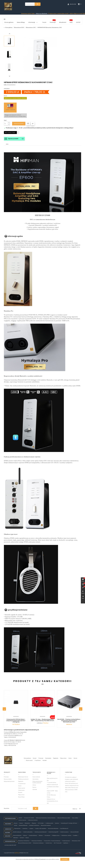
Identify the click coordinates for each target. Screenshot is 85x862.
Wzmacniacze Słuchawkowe (24, 840)
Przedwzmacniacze (66, 840)
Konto (70, 758)
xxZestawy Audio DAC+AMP (10, 845)
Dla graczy (34, 823)
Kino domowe (47, 835)
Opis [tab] (7, 144)
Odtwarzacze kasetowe (33, 820)
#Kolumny (7, 836)
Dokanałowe (27, 823)
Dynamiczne (24, 828)
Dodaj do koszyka (18, 123)
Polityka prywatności (23, 779)
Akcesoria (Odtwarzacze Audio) (63, 817)
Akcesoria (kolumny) (17, 835)
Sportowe (57, 823)
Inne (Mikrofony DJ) (64, 828)
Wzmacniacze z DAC (76, 840)
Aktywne (25, 835)
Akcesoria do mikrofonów (53, 828)
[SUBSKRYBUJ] (35, 808)
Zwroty (75, 758)
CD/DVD (20, 817)
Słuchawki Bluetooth (23, 825)
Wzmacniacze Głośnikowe (36, 840)
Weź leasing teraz (10, 132)
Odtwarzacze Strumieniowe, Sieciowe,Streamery (46, 817)
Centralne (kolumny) (33, 835)
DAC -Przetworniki (57, 843)
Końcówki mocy (49, 843)
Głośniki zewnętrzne (64, 832)
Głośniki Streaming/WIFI (53, 832)
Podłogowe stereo (56, 835)
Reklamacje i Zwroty (23, 777)
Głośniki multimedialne (28, 832)
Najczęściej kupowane (9, 781)
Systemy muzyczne (22, 820)
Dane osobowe (36, 777)
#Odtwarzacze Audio (10, 818)
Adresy (34, 785)
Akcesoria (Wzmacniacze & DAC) (24, 843)
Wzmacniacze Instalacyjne (38, 843)
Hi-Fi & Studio (41, 823)
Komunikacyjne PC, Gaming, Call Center (69, 823)
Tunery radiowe (75, 817)
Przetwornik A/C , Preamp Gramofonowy (52, 840)
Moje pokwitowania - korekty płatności (38, 782)
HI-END (15, 825)
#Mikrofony (8, 829)
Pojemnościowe (17, 828)
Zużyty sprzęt (29, 760)
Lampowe (31, 828)
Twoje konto (37, 772)
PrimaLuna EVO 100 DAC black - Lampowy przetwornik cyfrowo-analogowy (16, 720)
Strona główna (27, 758)
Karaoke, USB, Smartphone (40, 828)
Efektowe (41, 835)
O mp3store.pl (21, 783)
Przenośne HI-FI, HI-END (29, 817)
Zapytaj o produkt (13, 138)
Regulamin (55, 758)
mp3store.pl (17, 852)
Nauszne (15, 823)
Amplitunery (65, 843)
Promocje (41, 758)
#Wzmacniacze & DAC (10, 841)
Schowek (35, 789)
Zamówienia (48, 758)
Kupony (34, 787)
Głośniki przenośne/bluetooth (40, 832)
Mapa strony (63, 758)
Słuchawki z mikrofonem (34, 825)
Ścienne (27, 837)
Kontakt (45, 760)
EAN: (5, 84)
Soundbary (75, 835)
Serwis (19, 785)
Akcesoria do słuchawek (46, 825)
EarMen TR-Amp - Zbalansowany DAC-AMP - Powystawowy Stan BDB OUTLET (42, 719)
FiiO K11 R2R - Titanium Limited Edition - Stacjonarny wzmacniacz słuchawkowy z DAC (69, 720)
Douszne (21, 823)
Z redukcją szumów (49, 823)
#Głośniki (7, 832)
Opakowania (21, 790)
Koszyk (34, 758)
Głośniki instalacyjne (17, 832)
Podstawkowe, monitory (66, 835)
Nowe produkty (8, 779)
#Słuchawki (8, 823)
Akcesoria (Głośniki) (74, 832)
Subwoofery (15, 837)
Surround (22, 837)
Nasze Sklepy (21, 797)
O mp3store (38, 760)
